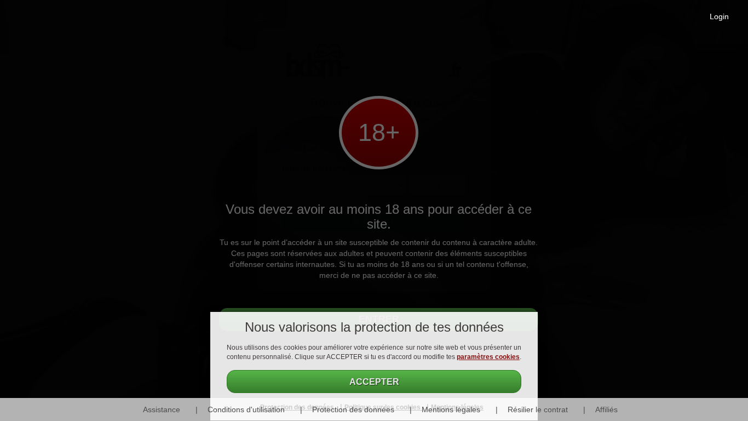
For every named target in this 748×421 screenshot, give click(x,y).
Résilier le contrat (538, 409)
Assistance (161, 409)
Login (719, 16)
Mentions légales (451, 409)
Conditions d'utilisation (246, 409)
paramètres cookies (488, 357)
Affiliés (606, 409)
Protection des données (353, 409)
